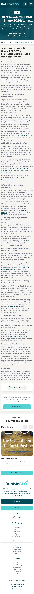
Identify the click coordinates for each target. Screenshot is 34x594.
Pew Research (15, 306)
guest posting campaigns (22, 120)
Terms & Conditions (17, 584)
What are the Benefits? (9, 458)
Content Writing (17, 549)
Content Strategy (17, 565)
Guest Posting (17, 545)
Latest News (17, 563)
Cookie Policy (17, 586)
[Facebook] (10, 387)
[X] (15, 387)
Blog (10, 42)
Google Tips (17, 567)
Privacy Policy (17, 589)
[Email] (24, 387)
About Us (17, 527)
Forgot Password (17, 536)
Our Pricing (17, 551)
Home (3, 42)
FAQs (17, 554)
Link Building (17, 547)
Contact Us (17, 529)
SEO (17, 12)
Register (17, 531)
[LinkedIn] (19, 387)
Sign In (17, 534)
